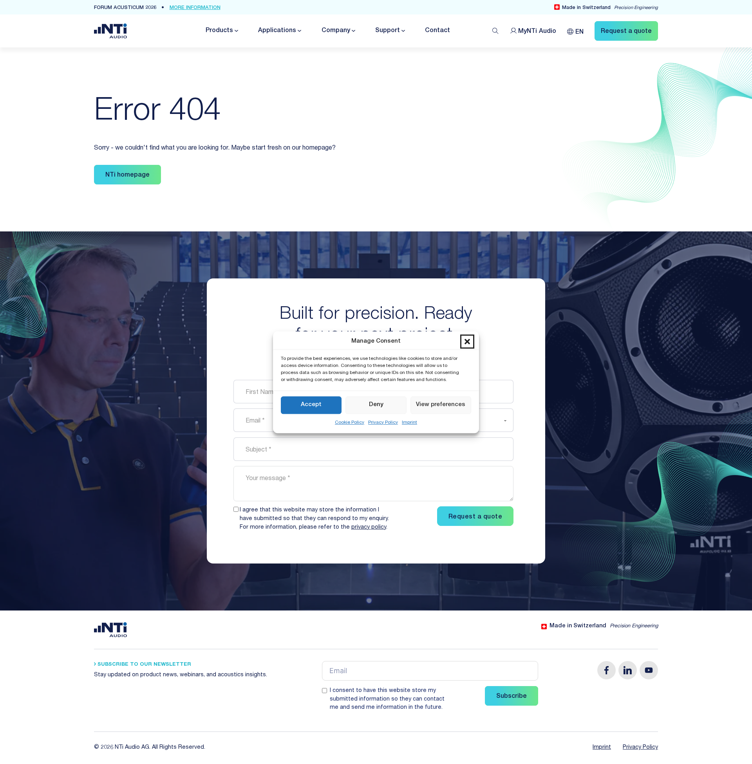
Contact (437, 31)
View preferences (440, 405)
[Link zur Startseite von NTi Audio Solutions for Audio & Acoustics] (110, 31)
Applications (277, 31)
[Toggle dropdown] (236, 31)
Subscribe (511, 697)
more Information (195, 8)
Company (336, 31)
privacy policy (368, 527)
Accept (311, 405)
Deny (376, 405)
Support (387, 31)
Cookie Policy (349, 422)
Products (219, 31)
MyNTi (537, 32)
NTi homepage (127, 175)
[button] (467, 341)
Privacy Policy (383, 422)
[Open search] (495, 31)
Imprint (409, 422)
